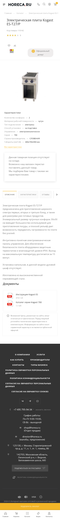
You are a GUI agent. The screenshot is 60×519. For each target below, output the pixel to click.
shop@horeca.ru (32, 427)
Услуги (41, 354)
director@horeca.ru (32, 436)
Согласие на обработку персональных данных (28, 385)
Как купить (17, 359)
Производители (40, 359)
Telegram (30, 401)
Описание (10, 194)
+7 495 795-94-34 (23, 409)
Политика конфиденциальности (30, 378)
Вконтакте (23, 401)
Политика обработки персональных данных (27, 371)
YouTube (37, 401)
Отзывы (45, 194)
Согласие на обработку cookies (30, 391)
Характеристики (28, 194)
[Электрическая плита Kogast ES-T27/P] (30, 86)
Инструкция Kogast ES (27, 294)
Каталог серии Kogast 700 (29, 302)
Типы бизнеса (39, 365)
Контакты (18, 365)
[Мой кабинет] (49, 4)
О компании (22, 354)
